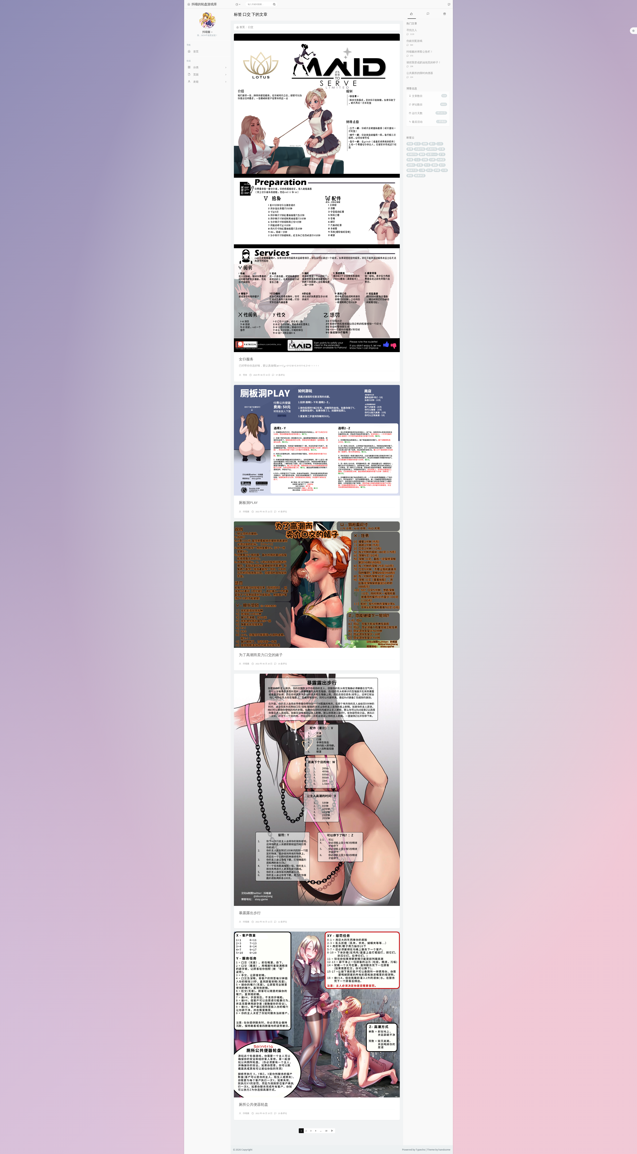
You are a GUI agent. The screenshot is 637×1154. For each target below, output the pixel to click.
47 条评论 (282, 511)
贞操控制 (419, 149)
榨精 (437, 170)
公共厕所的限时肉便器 (419, 73)
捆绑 (422, 154)
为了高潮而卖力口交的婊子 (261, 654)
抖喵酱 (246, 511)
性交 (427, 165)
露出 (432, 143)
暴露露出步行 (250, 913)
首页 (242, 27)
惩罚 (442, 165)
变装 (419, 165)
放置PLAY (432, 154)
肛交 (417, 143)
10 (326, 1130)
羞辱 (410, 149)
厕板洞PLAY (248, 502)
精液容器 (412, 170)
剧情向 (411, 165)
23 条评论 (282, 1113)
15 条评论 (282, 663)
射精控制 (412, 154)
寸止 (417, 159)
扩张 (442, 154)
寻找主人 (411, 30)
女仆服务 (246, 359)
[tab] (411, 13)
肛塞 (441, 149)
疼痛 (410, 159)
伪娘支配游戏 (414, 40)
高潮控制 (431, 149)
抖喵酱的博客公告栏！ (419, 51)
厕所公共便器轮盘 (253, 1104)
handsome (444, 1149)
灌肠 (434, 165)
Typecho (420, 1149)
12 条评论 (282, 921)
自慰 (432, 159)
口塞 (422, 170)
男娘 (410, 143)
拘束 (429, 170)
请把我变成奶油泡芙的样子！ (423, 62)
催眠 (410, 175)
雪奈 (245, 374)
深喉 (425, 159)
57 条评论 (280, 374)
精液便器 (419, 175)
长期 (444, 170)
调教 (425, 143)
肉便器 (440, 159)
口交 (439, 143)
